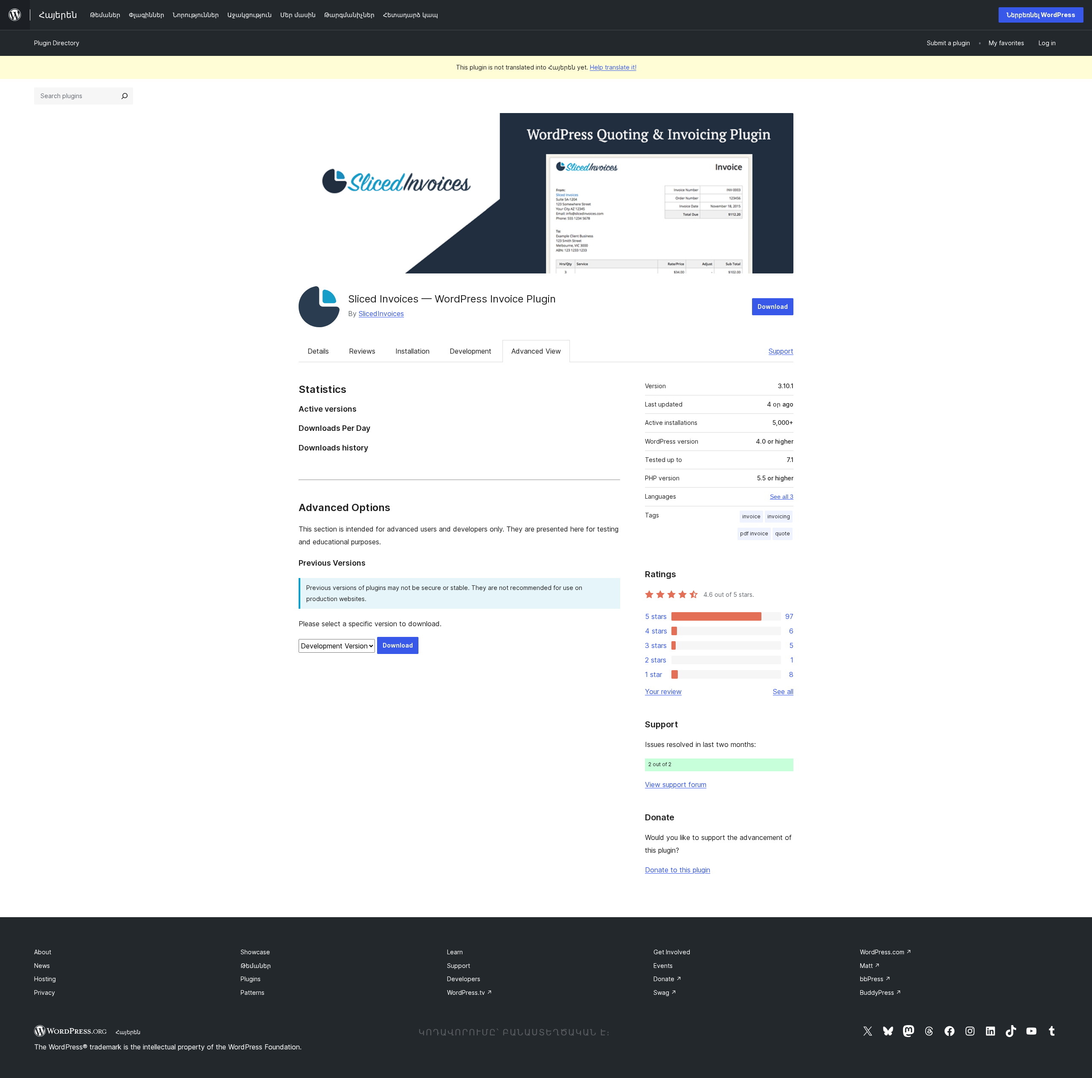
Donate (667, 978)
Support (781, 351)
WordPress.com (886, 952)
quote (782, 533)
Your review (663, 691)
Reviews (362, 351)
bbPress (875, 978)
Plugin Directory (56, 42)
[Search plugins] (124, 96)
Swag (665, 992)
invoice (751, 516)
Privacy (44, 992)
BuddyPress (880, 992)
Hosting (45, 978)
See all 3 (781, 496)
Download (773, 306)
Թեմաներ (256, 965)
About (42, 952)
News (42, 965)
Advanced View (536, 351)
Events (663, 965)
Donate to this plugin (677, 870)
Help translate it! (613, 67)
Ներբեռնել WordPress (1041, 14)
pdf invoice (754, 533)
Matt (870, 965)
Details (318, 351)
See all (783, 691)
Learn (455, 952)
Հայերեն (128, 1032)
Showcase (255, 952)
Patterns (252, 992)
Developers (463, 978)
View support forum (675, 784)
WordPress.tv (469, 992)
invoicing (778, 516)
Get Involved (671, 952)
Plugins (251, 978)
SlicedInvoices (381, 313)
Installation (412, 351)
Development (470, 351)
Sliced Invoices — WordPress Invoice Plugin (452, 299)
